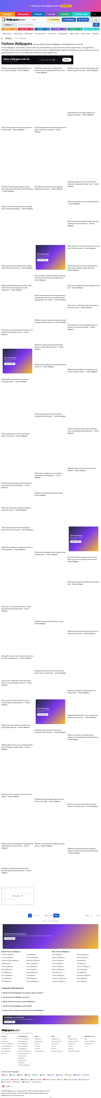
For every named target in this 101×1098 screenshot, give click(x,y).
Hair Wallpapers (57, 972)
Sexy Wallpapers (7, 978)
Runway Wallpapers (58, 960)
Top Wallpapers (6, 1048)
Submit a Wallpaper (90, 1041)
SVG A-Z (53, 1046)
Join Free (84, 19)
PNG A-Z (53, 1048)
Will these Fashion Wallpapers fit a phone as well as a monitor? (23, 993)
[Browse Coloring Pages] (98, 29)
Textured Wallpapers (32, 981)
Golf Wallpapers (22, 1048)
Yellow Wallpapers (7, 966)
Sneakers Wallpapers (58, 981)
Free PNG (65, 14)
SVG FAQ (70, 1046)
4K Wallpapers (6, 963)
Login (96, 19)
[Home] (2, 38)
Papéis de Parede (50, 1079)
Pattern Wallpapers (32, 963)
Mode (5, 1075)
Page (87, 915)
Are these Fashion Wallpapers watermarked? (17, 1006)
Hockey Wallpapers (23, 1039)
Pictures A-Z (54, 1043)
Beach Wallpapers (7, 975)
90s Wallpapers (81, 963)
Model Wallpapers (23, 1046)
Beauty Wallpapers (58, 966)
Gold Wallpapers (7, 972)
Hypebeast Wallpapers (84, 975)
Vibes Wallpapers (31, 969)
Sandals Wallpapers (83, 954)
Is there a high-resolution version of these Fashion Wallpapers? (23, 1010)
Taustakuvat (37, 1082)
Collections (4, 1041)
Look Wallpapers (31, 954)
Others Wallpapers (82, 957)
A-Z (34, 20)
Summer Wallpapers (32, 957)
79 (50, 915)
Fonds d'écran (8, 1082)
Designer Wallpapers (58, 957)
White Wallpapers (31, 978)
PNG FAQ (70, 1048)
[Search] (96, 25)
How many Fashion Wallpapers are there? (16, 997)
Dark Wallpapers (23, 1041)
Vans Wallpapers (82, 981)
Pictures (38, 14)
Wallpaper (26, 1079)
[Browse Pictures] (48, 29)
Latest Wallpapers (6, 1046)
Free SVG (51, 14)
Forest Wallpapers (23, 1053)
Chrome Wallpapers (8, 954)
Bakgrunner (27, 1082)
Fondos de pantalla (71, 1079)
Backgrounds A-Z (56, 1041)
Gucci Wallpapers (82, 969)
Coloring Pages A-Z (57, 1051)
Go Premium (55, 19)
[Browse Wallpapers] (15, 29)
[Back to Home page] (13, 19)
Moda (28, 1075)
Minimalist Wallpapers (33, 960)
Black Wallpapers (7, 969)
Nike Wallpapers (82, 972)
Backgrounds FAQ (73, 1041)
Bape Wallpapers (82, 978)
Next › (56, 915)
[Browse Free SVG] (65, 29)
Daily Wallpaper (5, 1051)
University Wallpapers (24, 1051)
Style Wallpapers (57, 954)
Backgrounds (23, 14)
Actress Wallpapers (23, 1065)
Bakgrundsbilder (37, 1079)
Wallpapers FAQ (72, 1039)
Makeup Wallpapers (58, 969)
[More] (95, 14)
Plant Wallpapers (23, 1043)
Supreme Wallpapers (83, 966)
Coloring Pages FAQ (73, 1051)
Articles (3, 1053)
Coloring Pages (81, 14)
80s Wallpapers (81, 960)
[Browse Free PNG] (81, 29)
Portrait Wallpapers (8, 957)
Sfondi (61, 1079)
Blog (85, 1039)
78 (46, 915)
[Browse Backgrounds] (32, 29)
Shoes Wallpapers (57, 963)
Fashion (52, 1075)
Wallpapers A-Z (55, 1039)
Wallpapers (7, 14)
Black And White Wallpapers (10, 960)
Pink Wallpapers (7, 981)
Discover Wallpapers (7, 1043)
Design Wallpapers (32, 972)
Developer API (88, 1043)
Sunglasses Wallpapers (59, 978)
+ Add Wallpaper (69, 19)
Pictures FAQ (71, 1043)
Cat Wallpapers (31, 975)
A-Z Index (4, 1039)
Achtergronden (85, 1079)
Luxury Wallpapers (32, 966)
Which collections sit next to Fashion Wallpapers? (19, 1001)
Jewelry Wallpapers (58, 975)
